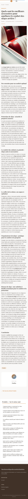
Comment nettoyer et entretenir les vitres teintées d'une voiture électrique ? (12, 407)
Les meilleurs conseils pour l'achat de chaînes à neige (14, 420)
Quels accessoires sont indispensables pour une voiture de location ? (14, 424)
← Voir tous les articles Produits (8, 391)
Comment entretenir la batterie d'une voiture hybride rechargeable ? (13, 415)
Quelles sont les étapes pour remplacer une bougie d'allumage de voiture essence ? (13, 450)
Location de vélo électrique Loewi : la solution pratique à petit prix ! (13, 446)
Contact (3, 489)
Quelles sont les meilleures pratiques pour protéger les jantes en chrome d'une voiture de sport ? (13, 455)
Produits (7, 4)
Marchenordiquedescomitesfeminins (12, 469)
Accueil (2, 4)
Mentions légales (4, 487)
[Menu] (16, 1)
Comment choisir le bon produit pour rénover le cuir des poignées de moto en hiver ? (14, 411)
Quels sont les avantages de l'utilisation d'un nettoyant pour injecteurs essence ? (13, 428)
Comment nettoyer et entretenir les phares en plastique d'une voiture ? (13, 437)
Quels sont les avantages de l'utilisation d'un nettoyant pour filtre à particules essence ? (13, 441)
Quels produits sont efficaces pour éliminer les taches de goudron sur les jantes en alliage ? (13, 433)
